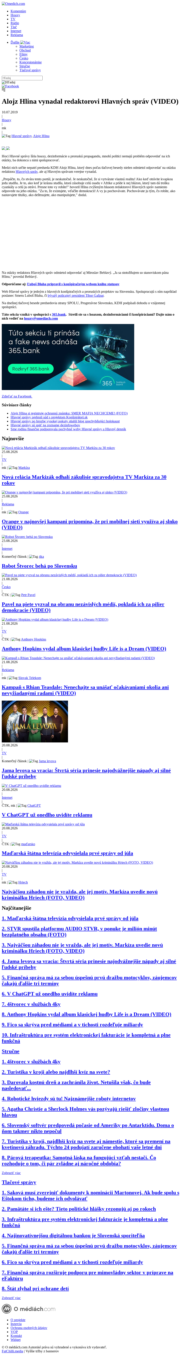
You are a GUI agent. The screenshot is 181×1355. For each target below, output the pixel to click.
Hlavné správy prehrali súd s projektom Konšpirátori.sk (49, 417)
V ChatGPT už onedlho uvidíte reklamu (47, 815)
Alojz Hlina (41, 136)
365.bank (59, 314)
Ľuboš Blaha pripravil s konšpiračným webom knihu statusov (73, 284)
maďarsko (28, 844)
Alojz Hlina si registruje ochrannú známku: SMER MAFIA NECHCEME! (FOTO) (69, 413)
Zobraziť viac (11, 1173)
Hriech (23, 882)
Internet (16, 31)
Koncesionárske (30, 62)
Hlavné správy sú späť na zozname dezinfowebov (45, 425)
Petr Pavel (28, 595)
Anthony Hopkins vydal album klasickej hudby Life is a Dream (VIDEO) (84, 649)
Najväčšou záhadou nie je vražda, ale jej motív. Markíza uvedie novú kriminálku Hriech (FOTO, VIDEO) (80, 894)
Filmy (23, 54)
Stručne (24, 66)
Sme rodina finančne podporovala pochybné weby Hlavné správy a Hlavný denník (68, 429)
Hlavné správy (21, 136)
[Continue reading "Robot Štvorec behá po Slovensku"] (27, 537)
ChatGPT (34, 805)
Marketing (26, 46)
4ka (41, 556)
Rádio (15, 23)
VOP (14, 1332)
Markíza (24, 467)
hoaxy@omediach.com (41, 318)
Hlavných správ (27, 171)
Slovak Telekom (29, 678)
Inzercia (16, 1324)
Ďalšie (15, 42)
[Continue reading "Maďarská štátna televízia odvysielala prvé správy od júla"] (43, 824)
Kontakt (16, 1336)
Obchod (25, 50)
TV (13, 19)
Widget (16, 1340)
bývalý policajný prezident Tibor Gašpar (76, 295)
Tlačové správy (30, 70)
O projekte (18, 1320)
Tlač (14, 27)
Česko (23, 58)
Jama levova (47, 761)
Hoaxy (15, 15)
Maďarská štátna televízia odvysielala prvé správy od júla (67, 853)
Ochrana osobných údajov (29, 1328)
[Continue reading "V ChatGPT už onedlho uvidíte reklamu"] (31, 786)
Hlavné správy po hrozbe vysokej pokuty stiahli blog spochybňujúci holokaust (65, 421)
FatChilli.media (12, 1351)
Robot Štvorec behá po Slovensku (39, 566)
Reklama (17, 35)
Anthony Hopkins (33, 639)
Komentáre (18, 11)
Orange (23, 512)
